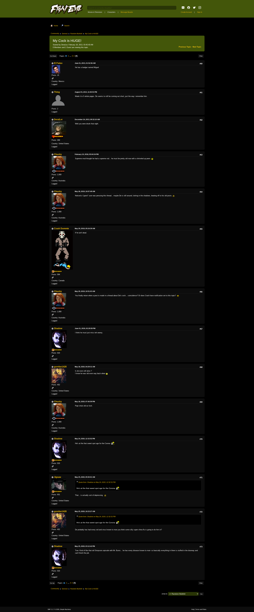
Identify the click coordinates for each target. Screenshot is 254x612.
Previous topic (185, 47)
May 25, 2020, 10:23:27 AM (85, 511)
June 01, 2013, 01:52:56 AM (85, 63)
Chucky (58, 154)
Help (192, 609)
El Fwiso (58, 63)
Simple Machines (65, 609)
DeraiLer (58, 119)
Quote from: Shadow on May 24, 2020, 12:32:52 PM (96, 482)
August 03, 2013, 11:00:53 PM (86, 92)
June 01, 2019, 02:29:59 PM (85, 328)
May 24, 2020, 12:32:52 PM (85, 439)
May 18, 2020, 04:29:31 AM (85, 367)
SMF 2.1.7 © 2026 (53, 609)
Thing (57, 92)
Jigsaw (57, 477)
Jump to (164, 594)
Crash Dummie (61, 228)
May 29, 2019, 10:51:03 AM (85, 291)
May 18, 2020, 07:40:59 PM (85, 402)
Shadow (58, 328)
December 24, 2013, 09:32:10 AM (87, 119)
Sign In (199, 12)
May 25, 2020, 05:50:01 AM (85, 477)
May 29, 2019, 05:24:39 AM (85, 228)
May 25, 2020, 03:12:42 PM (85, 546)
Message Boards (127, 12)
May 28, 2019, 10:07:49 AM (85, 191)
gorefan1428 (60, 367)
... (71, 56)
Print (200, 56)
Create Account (186, 12)
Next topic (197, 47)
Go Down (53, 56)
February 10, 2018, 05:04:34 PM (87, 154)
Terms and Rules (200, 609)
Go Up (52, 583)
